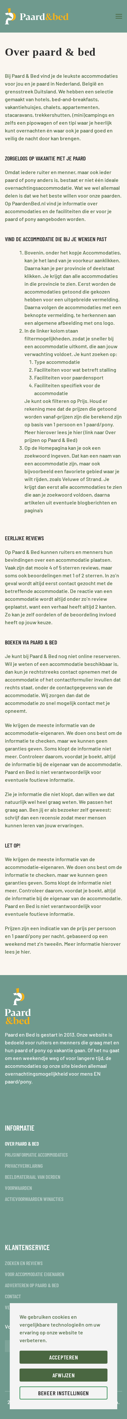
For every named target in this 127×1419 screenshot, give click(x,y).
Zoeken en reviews (24, 1263)
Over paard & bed (22, 1143)
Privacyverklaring (24, 1166)
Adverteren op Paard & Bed (32, 1285)
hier (25, 951)
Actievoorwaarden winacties (34, 1199)
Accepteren (63, 1357)
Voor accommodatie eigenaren (34, 1274)
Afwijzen (63, 1375)
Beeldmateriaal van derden (32, 1177)
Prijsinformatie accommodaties (36, 1154)
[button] (119, 16)
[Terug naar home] (36, 16)
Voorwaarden (18, 1188)
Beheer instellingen (63, 1393)
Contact (13, 1296)
